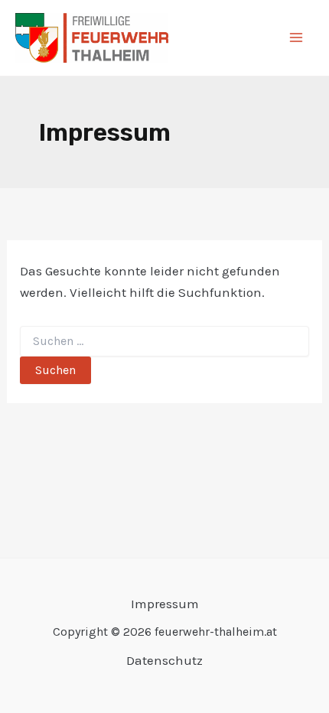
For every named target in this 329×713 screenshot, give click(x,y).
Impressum (165, 603)
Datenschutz (164, 660)
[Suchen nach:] (164, 341)
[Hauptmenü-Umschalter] (296, 38)
